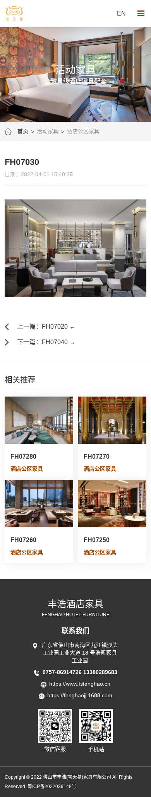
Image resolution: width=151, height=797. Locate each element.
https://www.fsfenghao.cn (79, 684)
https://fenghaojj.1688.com (79, 695)
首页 (22, 131)
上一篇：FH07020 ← (46, 326)
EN (121, 13)
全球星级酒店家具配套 (75, 81)
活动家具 (47, 131)
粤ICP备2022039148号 (51, 786)
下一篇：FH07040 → (46, 342)
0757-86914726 (63, 672)
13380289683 (100, 672)
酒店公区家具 (83, 131)
